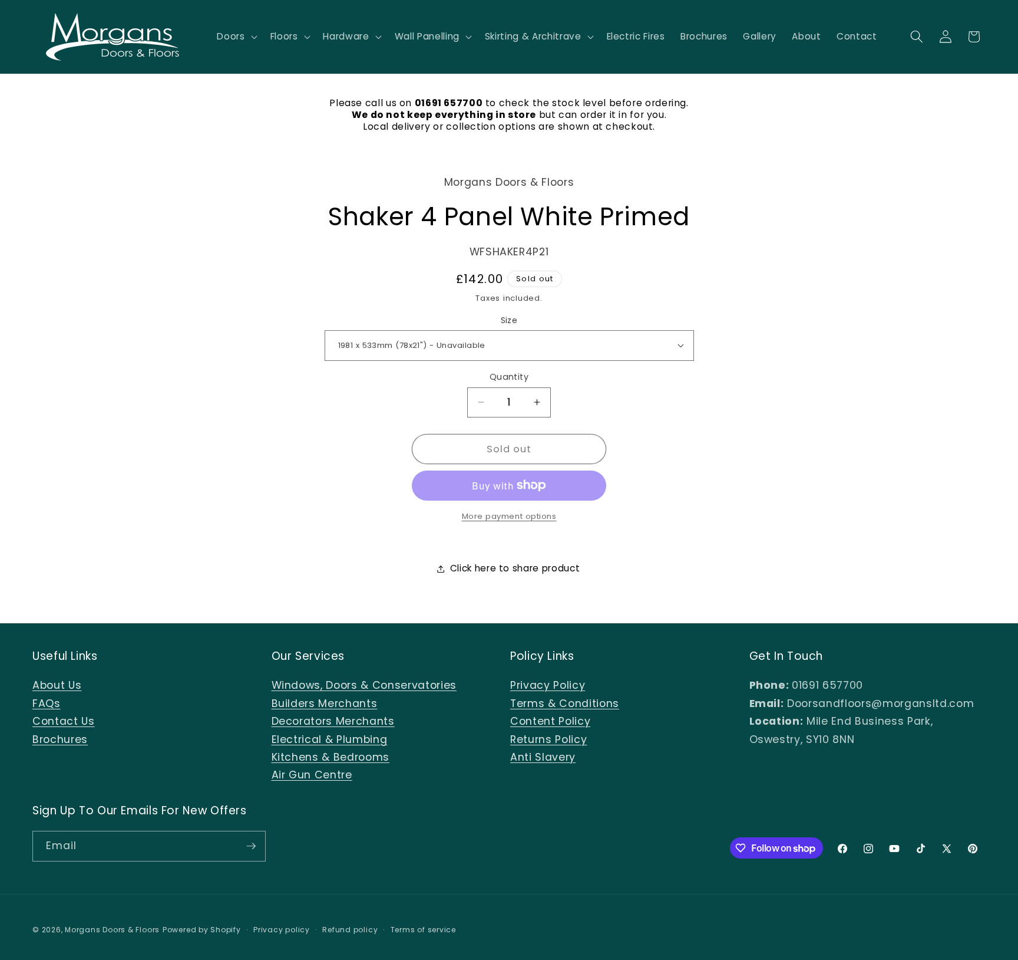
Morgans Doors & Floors (112, 930)
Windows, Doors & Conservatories (364, 685)
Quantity (509, 377)
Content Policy (550, 721)
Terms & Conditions (564, 703)
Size (509, 320)
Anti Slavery (543, 757)
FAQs (46, 703)
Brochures (60, 739)
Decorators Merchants (333, 721)
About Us (56, 685)
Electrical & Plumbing (330, 739)
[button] (235, 36)
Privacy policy (281, 930)
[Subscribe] (251, 846)
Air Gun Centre (312, 775)
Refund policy (350, 930)
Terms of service (423, 930)
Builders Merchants (325, 703)
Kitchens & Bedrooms (331, 757)
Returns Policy (548, 739)
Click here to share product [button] (515, 568)
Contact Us (63, 721)
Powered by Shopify (202, 930)
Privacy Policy (547, 685)
